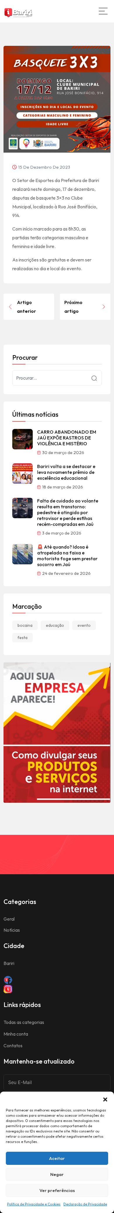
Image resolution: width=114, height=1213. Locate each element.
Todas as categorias (24, 1022)
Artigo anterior (26, 306)
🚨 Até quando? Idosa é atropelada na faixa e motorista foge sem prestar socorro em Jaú (67, 555)
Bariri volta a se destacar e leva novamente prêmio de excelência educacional (66, 472)
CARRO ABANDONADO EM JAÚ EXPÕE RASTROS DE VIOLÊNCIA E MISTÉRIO (66, 437)
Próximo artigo (73, 306)
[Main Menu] (103, 11)
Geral (9, 919)
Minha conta (16, 1034)
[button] (105, 1099)
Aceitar (57, 1158)
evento (84, 625)
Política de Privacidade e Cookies (34, 1204)
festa (22, 637)
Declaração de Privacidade (85, 1204)
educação (55, 625)
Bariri (9, 963)
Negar (57, 1174)
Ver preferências (57, 1190)
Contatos (13, 1045)
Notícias (12, 930)
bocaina (25, 625)
